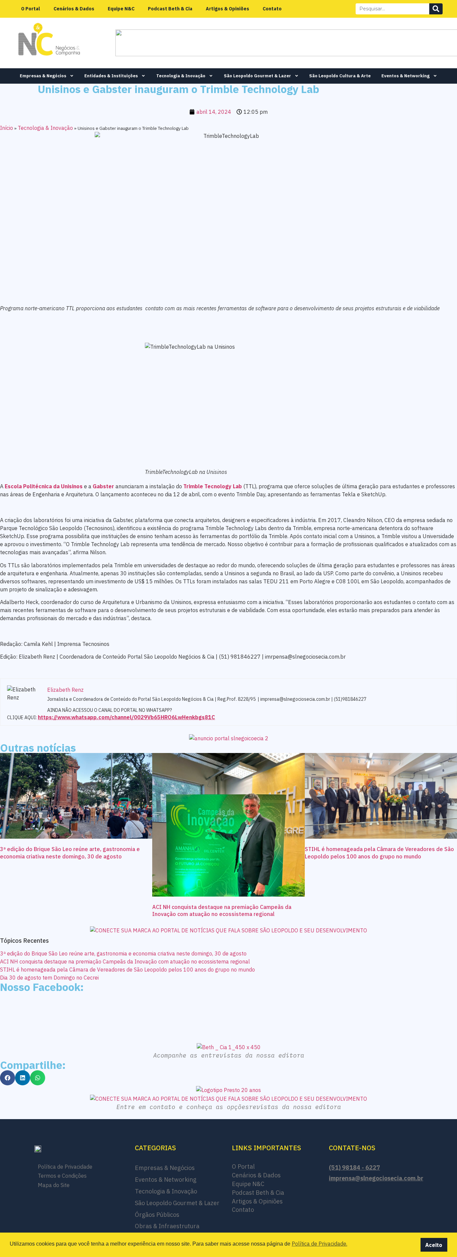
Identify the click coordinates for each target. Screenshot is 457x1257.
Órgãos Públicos (157, 1215)
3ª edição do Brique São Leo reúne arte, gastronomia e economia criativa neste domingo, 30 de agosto (70, 853)
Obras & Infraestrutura (167, 1226)
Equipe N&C (121, 9)
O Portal (30, 9)
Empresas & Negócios (43, 76)
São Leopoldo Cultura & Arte (340, 76)
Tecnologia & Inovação (180, 76)
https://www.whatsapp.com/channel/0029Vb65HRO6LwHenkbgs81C (126, 717)
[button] (7, 1077)
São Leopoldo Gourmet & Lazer (257, 76)
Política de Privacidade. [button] (319, 1243)
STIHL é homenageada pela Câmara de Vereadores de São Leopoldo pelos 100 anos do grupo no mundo (379, 853)
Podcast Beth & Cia (170, 9)
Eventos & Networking (405, 76)
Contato (272, 9)
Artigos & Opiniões (227, 9)
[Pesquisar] (436, 8)
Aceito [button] (433, 1245)
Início (6, 127)
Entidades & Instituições (111, 76)
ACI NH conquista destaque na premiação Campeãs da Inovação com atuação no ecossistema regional (221, 911)
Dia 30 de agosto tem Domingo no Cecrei (49, 977)
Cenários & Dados (74, 9)
